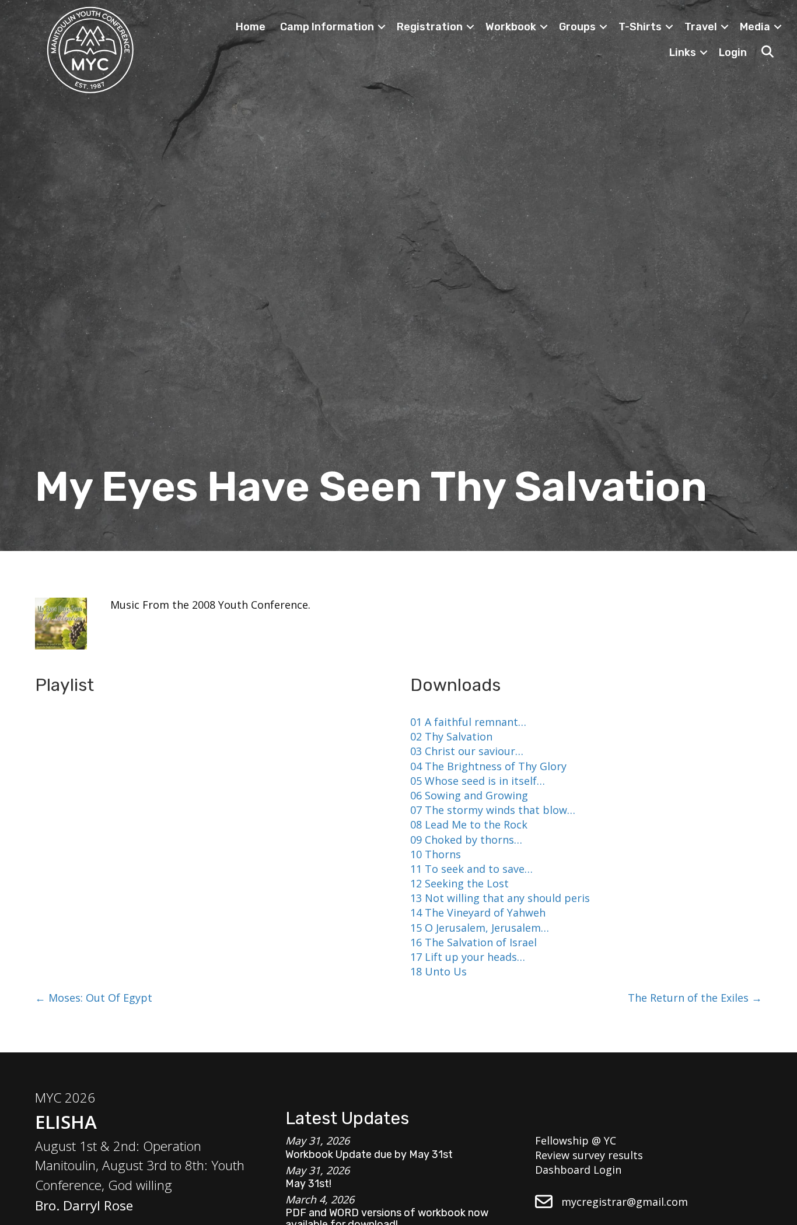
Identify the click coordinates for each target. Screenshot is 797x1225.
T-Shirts (640, 26)
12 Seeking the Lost (459, 883)
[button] (381, 27)
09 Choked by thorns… (466, 840)
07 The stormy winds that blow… (492, 810)
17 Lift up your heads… (467, 957)
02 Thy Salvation (451, 736)
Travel (700, 26)
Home (250, 26)
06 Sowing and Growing (469, 795)
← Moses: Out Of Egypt (93, 998)
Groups (577, 26)
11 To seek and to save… (471, 869)
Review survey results (589, 1155)
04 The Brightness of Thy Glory (488, 766)
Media (755, 26)
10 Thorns (435, 854)
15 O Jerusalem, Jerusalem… (479, 928)
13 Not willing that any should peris (500, 898)
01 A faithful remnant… (468, 722)
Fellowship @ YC (575, 1140)
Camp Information (327, 26)
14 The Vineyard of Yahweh (478, 912)
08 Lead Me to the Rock (468, 824)
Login (733, 52)
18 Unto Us (438, 971)
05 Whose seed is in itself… (477, 781)
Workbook (510, 26)
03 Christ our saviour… (466, 751)
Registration (430, 26)
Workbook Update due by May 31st (369, 1154)
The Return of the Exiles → (695, 998)
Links (682, 52)
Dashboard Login (578, 1170)
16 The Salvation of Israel (473, 942)
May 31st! (308, 1183)
